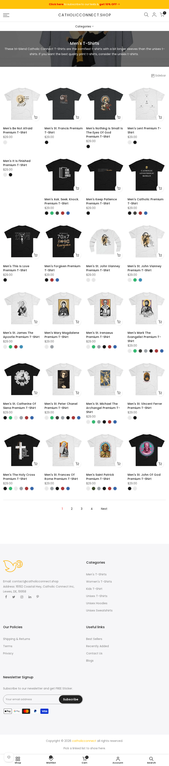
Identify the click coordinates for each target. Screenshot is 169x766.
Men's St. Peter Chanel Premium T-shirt (61, 406)
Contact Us (94, 653)
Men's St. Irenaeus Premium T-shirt (99, 335)
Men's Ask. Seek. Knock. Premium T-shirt (62, 201)
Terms (7, 646)
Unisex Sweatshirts (99, 610)
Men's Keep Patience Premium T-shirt (101, 201)
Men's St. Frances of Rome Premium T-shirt (61, 477)
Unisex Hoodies (96, 603)
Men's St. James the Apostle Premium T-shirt (21, 335)
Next (104, 509)
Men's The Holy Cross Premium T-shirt (19, 477)
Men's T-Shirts (96, 574)
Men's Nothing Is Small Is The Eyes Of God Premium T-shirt (104, 132)
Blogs (90, 661)
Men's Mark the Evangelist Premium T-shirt (144, 337)
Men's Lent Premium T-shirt (144, 130)
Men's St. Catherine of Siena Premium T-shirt (19, 406)
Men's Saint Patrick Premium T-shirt (100, 477)
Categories (83, 26)
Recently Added (97, 646)
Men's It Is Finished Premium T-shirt (17, 163)
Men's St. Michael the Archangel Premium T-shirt (103, 408)
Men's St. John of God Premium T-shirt (144, 477)
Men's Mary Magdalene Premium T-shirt (62, 335)
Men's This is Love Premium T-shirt (16, 268)
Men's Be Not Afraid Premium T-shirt (17, 130)
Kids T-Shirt (94, 589)
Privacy (8, 653)
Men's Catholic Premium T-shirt (145, 201)
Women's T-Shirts (99, 582)
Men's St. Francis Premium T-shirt (64, 130)
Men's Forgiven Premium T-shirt (62, 268)
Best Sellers (94, 639)
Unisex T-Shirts (96, 596)
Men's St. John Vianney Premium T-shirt (103, 268)
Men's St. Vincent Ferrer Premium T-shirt (145, 406)
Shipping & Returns (16, 639)
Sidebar (160, 75)
